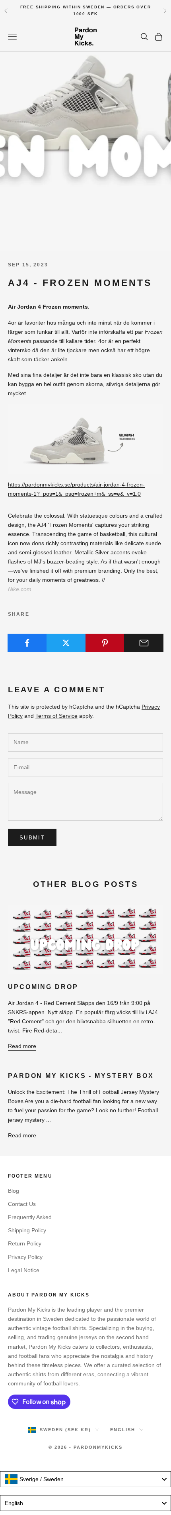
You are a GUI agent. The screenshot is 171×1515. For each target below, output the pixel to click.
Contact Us (22, 1204)
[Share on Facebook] (27, 643)
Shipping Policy (27, 1230)
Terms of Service (56, 716)
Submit (32, 838)
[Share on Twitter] (66, 643)
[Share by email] (143, 643)
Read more (22, 1046)
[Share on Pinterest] (105, 643)
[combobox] (85, 1479)
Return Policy (24, 1243)
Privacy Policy (25, 1257)
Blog (13, 1191)
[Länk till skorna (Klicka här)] (85, 438)
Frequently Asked (30, 1217)
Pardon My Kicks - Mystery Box (81, 1075)
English (122, 1429)
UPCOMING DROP (43, 986)
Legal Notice (23, 1270)
